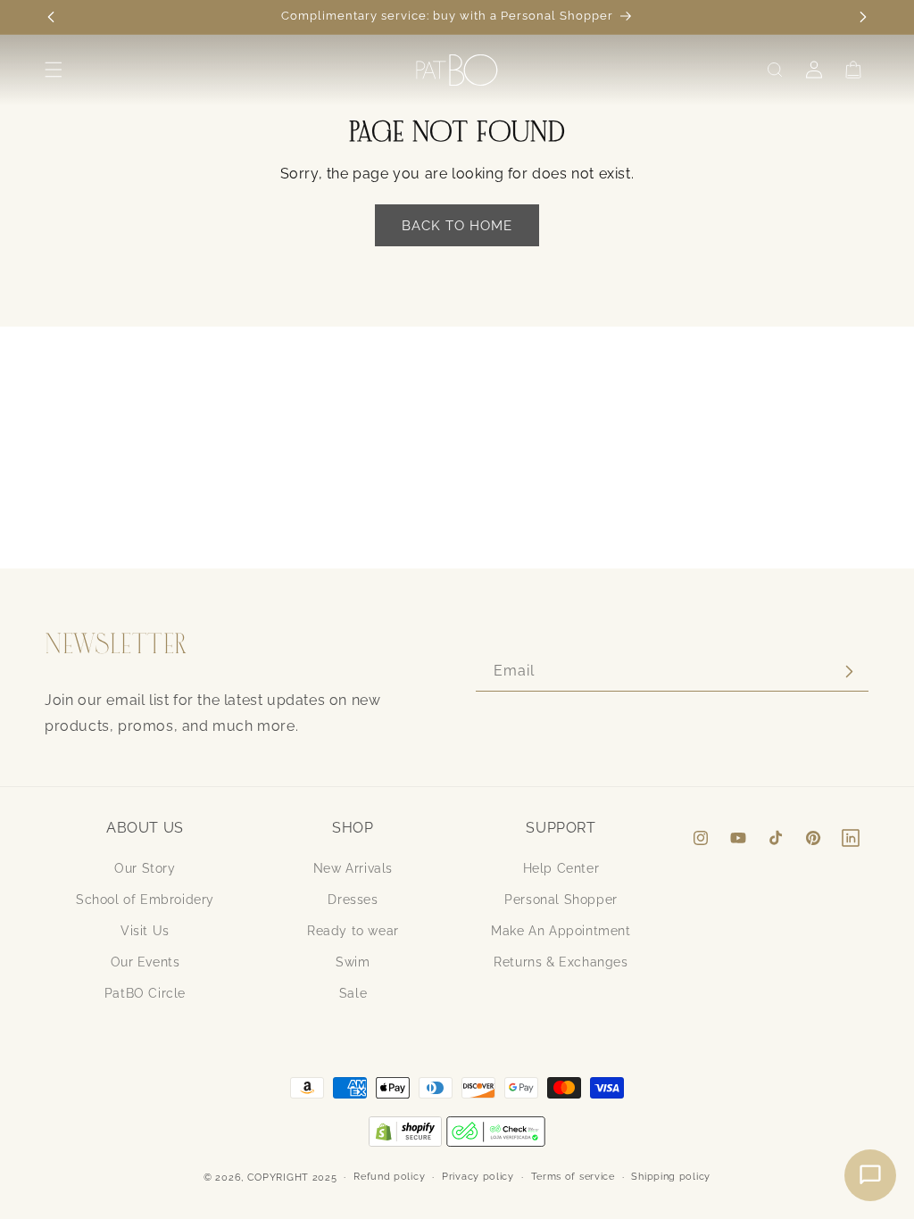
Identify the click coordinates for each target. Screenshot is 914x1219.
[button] (53, 69)
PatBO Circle (145, 993)
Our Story (144, 868)
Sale (353, 993)
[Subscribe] (848, 671)
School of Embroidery (145, 899)
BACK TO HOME (457, 226)
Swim (353, 962)
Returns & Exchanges (560, 962)
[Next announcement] (863, 17)
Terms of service (573, 1176)
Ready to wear (353, 931)
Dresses (353, 899)
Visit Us (145, 931)
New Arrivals (353, 868)
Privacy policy (478, 1176)
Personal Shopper (561, 899)
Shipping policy (670, 1176)
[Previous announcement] (51, 17)
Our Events (145, 962)
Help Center (561, 868)
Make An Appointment (560, 931)
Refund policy (389, 1176)
